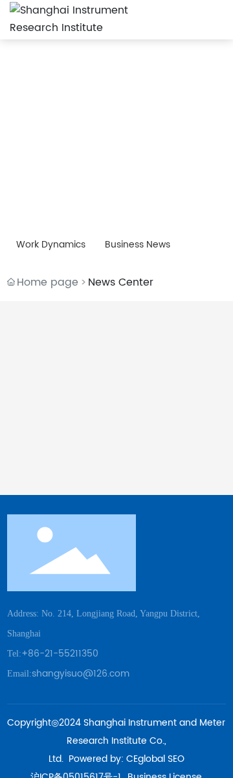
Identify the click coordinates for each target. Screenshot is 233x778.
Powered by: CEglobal (117, 759)
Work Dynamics (50, 244)
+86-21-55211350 (59, 653)
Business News (137, 244)
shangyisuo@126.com (80, 673)
